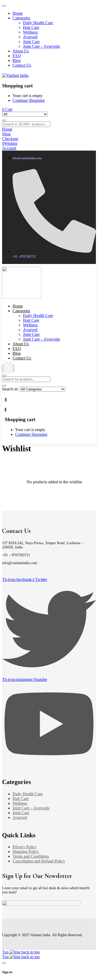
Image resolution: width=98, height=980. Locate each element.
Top (6, 952)
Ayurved (20, 817)
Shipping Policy (26, 851)
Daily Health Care (28, 794)
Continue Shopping (29, 100)
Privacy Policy (25, 847)
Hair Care (21, 798)
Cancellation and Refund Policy (39, 861)
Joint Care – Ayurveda (31, 808)
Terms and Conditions (31, 856)
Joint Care (21, 813)
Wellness (20, 803)
